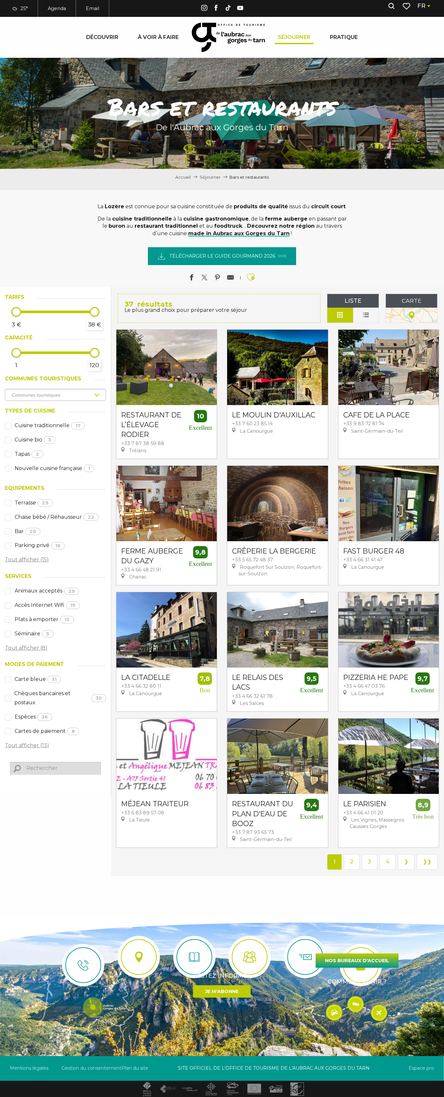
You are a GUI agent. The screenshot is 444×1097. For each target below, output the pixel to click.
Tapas (27, 454)
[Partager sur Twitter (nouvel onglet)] (204, 278)
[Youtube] (240, 9)
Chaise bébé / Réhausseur (54, 517)
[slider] (16, 312)
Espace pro (421, 1068)
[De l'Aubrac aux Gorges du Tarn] (228, 37)
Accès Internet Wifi (45, 605)
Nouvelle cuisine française (52, 468)
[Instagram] (204, 9)
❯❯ (427, 862)
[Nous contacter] (83, 965)
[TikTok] (228, 9)
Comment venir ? (357, 981)
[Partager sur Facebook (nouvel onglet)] (191, 278)
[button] (391, 6)
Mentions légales (29, 1068)
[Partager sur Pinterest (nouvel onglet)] (217, 278)
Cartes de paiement (45, 731)
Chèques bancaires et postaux (58, 698)
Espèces (31, 717)
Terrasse (31, 503)
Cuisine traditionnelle (48, 425)
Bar (25, 531)
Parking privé (37, 545)
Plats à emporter (42, 619)
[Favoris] (407, 6)
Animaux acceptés (45, 591)
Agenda (57, 8)
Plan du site (135, 1068)
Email (92, 8)
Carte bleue (36, 679)
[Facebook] (216, 9)
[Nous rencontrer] (139, 957)
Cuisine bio (33, 440)
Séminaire (32, 634)
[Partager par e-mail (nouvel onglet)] (230, 278)
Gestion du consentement (91, 1068)
